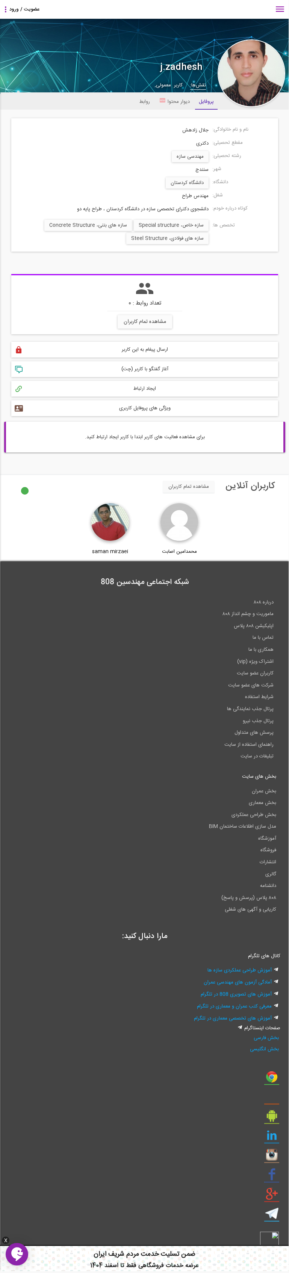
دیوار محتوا (179, 102)
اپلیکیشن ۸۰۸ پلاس (254, 626)
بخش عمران (264, 791)
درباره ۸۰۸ (264, 602)
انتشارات (268, 862)
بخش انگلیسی (264, 1049)
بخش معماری (262, 803)
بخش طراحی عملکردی (254, 815)
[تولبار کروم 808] (271, 1079)
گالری (270, 874)
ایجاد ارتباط (144, 389)
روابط (144, 102)
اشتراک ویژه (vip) (255, 662)
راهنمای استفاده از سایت (249, 745)
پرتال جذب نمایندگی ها (250, 709)
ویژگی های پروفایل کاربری (145, 408)
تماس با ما (263, 637)
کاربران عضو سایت (255, 673)
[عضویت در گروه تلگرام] (271, 1216)
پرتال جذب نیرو (258, 721)
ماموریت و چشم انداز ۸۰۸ (248, 614)
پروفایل (206, 102)
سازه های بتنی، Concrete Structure (88, 225)
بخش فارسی (266, 1038)
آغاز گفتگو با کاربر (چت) (144, 369)
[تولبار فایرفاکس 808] (271, 1099)
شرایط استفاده (259, 697)
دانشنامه (268, 886)
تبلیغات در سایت (257, 756)
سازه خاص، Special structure (171, 225)
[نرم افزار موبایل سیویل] (271, 1118)
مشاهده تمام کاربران (145, 321)
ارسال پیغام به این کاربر (145, 349)
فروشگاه (268, 850)
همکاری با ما (261, 650)
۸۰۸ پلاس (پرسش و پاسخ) (248, 898)
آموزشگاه (267, 838)
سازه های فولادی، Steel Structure (167, 238)
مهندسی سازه (190, 156)
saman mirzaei (110, 552)
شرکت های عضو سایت (251, 685)
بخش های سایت (259, 776)
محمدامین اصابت (179, 552)
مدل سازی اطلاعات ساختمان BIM (242, 826)
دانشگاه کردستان (187, 183)
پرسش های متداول (254, 733)
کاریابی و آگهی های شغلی (250, 909)
